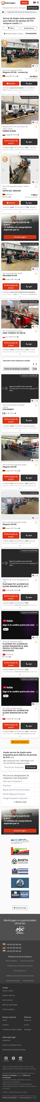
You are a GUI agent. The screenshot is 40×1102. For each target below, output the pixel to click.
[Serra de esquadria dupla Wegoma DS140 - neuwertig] (20, 53)
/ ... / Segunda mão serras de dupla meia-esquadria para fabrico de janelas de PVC (21, 12)
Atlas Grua (7, 785)
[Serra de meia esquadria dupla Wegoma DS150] (20, 506)
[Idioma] (34, 3)
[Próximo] (37, 53)
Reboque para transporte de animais (20, 966)
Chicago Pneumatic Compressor (15, 798)
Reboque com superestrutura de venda (20, 976)
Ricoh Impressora (20, 971)
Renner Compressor (27, 961)
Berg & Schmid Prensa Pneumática (16, 790)
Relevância (29, 28)
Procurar (33, 8)
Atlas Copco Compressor (12, 781)
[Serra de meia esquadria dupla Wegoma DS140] (20, 448)
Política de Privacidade (9, 1098)
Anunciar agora (20, 237)
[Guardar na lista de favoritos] (36, 70)
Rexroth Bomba (28, 981)
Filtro (12, 28)
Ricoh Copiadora (11, 961)
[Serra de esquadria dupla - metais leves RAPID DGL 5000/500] (20, 170)
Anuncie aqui (20, 908)
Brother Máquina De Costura (14, 794)
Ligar (30, 83)
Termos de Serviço (25, 1098)
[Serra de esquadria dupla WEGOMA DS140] (20, 257)
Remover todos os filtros (14, 34)
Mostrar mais (20, 802)
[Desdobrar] (20, 92)
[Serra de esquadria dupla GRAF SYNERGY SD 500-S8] (20, 314)
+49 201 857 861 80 (14, 944)
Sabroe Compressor (13, 981)
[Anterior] (3, 53)
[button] (38, 3)
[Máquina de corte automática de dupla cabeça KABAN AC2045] (20, 110)
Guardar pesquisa (20, 742)
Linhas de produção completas (16, 369)
